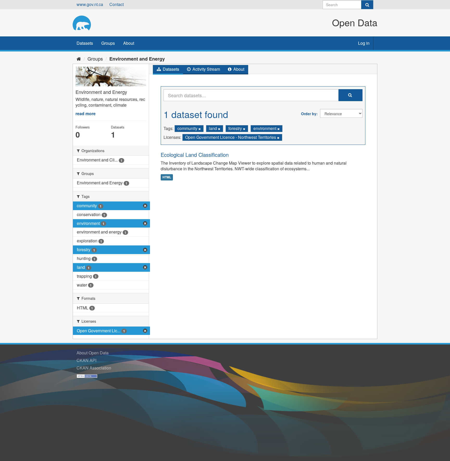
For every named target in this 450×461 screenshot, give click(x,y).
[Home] (79, 58)
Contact (116, 4)
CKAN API (86, 360)
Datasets (85, 43)
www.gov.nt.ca (90, 4)
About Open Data (93, 353)
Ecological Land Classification (195, 154)
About (128, 43)
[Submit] (367, 4)
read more (86, 113)
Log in (364, 43)
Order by (308, 113)
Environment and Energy (137, 58)
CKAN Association (94, 368)
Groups (108, 43)
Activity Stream (205, 69)
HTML (166, 177)
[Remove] (199, 129)
